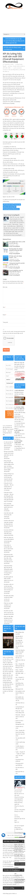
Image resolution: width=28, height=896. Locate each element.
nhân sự (5, 657)
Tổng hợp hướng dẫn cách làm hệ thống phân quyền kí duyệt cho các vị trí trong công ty (8, 569)
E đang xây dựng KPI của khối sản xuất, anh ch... (17, 263)
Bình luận (5, 287)
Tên (4, 307)
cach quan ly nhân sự (8, 666)
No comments (18, 68)
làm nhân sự (8, 659)
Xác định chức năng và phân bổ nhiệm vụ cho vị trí (8, 597)
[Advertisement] (14, 20)
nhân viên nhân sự (7, 668)
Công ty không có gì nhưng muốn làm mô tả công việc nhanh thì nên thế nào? (9, 477)
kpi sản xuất (17, 204)
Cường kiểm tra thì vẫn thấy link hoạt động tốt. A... (20, 882)
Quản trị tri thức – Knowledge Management (20, 722)
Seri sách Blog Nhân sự (14, 69)
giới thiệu (23, 858)
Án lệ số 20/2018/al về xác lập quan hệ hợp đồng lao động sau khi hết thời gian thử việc (15, 40)
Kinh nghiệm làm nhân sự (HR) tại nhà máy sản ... (17, 242)
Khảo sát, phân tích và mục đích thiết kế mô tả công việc (9, 539)
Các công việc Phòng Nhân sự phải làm (19, 642)
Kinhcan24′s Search (11, 884)
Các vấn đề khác (20, 646)
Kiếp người (18, 689)
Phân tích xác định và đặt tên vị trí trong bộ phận (8, 605)
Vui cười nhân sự (20, 767)
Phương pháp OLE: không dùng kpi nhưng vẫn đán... (16, 249)
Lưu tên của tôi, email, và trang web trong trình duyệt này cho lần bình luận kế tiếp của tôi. (14, 332)
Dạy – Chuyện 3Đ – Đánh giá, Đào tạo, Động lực (20, 665)
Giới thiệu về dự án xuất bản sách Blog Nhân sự (18, 394)
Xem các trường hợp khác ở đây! (7, 432)
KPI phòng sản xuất (8, 204)
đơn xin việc (6, 673)
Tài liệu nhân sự (19, 726)
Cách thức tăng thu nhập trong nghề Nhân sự (20, 652)
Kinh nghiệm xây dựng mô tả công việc (20, 698)
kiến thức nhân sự (9, 684)
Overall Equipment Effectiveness (11, 209)
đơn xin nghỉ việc (9, 671)
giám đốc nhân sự (7, 687)
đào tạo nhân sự (8, 664)
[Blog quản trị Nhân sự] (14, 5)
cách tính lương (6, 689)
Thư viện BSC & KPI (20, 738)
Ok (15, 869)
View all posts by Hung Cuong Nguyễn (13, 235)
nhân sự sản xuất (8, 206)
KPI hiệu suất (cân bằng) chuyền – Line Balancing (13, 48)
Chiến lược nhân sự (20, 660)
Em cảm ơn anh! (18, 875)
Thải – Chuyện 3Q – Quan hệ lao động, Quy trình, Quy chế (20, 732)
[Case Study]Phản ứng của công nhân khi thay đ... (16, 271)
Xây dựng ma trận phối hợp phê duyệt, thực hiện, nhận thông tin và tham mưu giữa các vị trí (9, 558)
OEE (14, 206)
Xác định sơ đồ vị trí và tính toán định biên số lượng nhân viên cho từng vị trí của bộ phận (8, 588)
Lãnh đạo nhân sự (20, 702)
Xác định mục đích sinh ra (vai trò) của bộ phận (8, 612)
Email (4, 314)
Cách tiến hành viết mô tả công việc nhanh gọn (8, 514)
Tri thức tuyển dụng (20, 742)
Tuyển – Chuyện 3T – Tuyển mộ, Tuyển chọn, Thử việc (20, 753)
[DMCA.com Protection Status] (19, 837)
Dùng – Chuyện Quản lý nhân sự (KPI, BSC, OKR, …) (20, 671)
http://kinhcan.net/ (12, 879)
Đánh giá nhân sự (20, 771)
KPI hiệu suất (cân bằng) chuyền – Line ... (15, 256)
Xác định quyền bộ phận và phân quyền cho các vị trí (8, 578)
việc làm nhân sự (7, 685)
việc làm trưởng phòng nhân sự (7, 682)
